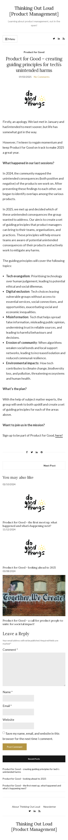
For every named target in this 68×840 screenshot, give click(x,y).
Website (8, 720)
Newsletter (49, 806)
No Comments (42, 76)
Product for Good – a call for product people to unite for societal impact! (33, 622)
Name (8, 692)
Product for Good (34, 52)
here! (59, 435)
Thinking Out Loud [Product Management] (34, 11)
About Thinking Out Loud (26, 806)
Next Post (50, 465)
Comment (10, 649)
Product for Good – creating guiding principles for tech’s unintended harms (31, 770)
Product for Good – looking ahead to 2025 (29, 567)
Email (7, 706)
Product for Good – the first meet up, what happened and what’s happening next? (30, 524)
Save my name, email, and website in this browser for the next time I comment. (31, 735)
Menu (11, 39)
